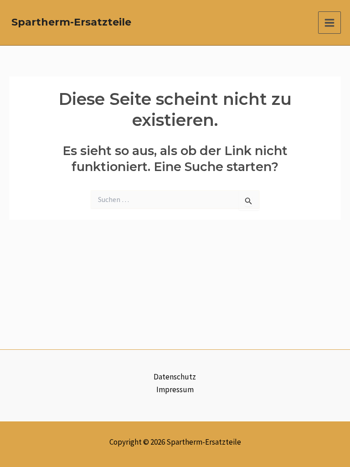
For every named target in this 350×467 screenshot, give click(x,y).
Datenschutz (175, 377)
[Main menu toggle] (329, 22)
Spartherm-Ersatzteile (71, 22)
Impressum (175, 389)
